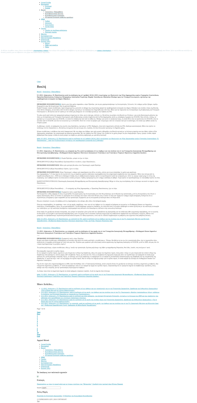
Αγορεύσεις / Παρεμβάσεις (51, 92)
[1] (60, 158)
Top (38, 401)
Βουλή (39, 92)
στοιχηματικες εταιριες (41, 50)
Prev (38, 314)
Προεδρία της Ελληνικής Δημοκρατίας (49, 396)
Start (38, 312)
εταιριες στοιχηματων (104, 50)
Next (38, 334)
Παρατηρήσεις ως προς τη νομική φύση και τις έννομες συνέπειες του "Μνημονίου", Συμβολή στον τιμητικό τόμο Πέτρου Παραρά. (80, 384)
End (38, 336)
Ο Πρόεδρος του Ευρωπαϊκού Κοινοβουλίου (77, 396)
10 (38, 333)
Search (39, 388)
